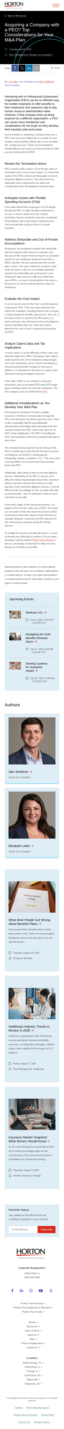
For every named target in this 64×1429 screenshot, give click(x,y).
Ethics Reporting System (38, 1408)
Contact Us (32, 1347)
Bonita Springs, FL (32, 1362)
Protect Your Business (32, 1303)
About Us (32, 1334)
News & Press (32, 1330)
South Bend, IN (32, 1375)
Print (56, 68)
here (45, 391)
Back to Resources (17, 16)
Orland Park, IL (32, 1367)
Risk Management (18, 54)
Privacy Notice (47, 1415)
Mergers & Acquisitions (41, 54)
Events (32, 1322)
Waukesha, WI (32, 1383)
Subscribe (46, 1229)
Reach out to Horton (42, 540)
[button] (14, 68)
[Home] (15, 5)
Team (32, 1339)
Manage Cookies (42, 1422)
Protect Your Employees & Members (32, 1307)
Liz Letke (13, 81)
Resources (32, 1326)
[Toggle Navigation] (56, 5)
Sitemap (19, 1408)
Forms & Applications (32, 1343)
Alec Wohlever (46, 81)
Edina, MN (32, 1379)
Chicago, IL (32, 1371)
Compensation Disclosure (25, 1415)
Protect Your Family (32, 1311)
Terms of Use (24, 1422)
